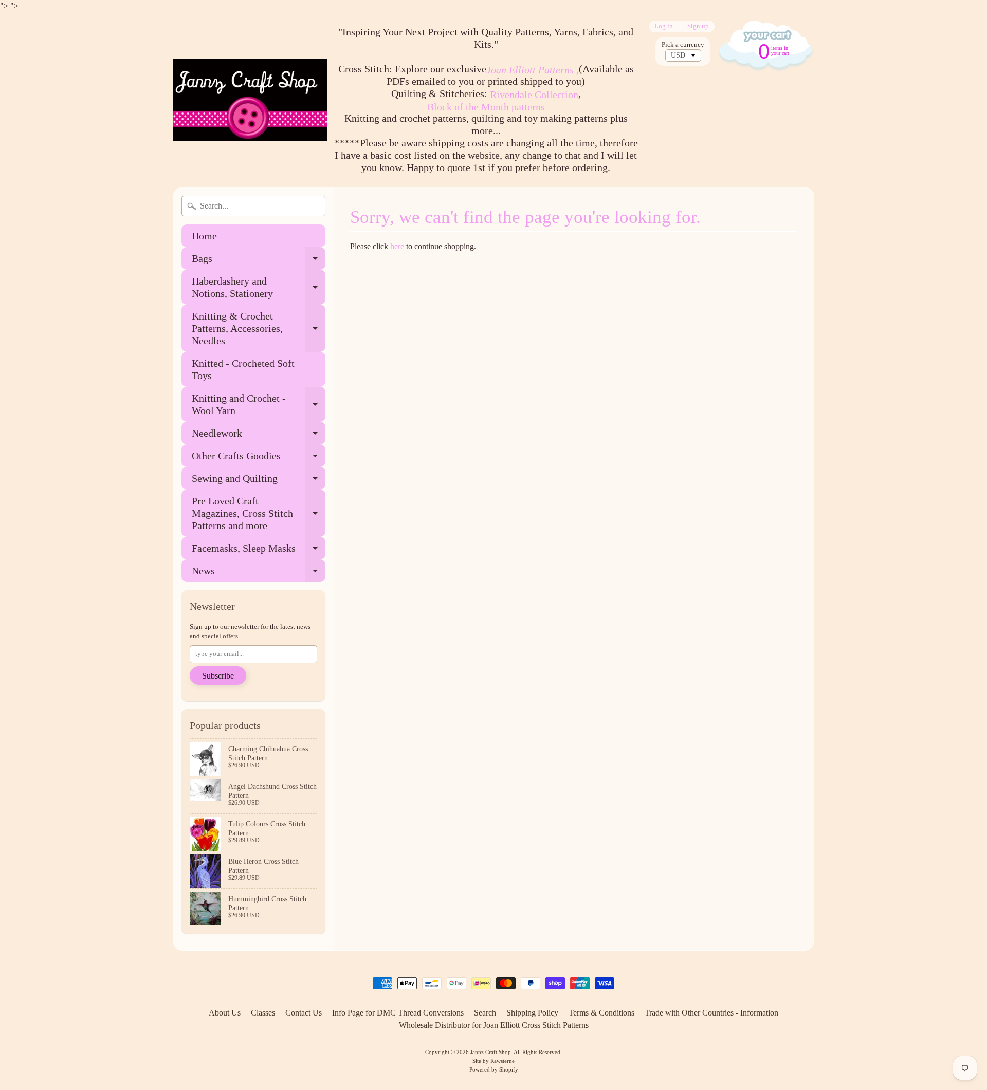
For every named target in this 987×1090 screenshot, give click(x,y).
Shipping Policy (532, 1012)
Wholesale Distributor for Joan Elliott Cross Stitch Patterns (494, 1025)
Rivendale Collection (534, 94)
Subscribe (218, 675)
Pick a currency (683, 44)
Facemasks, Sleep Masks (258, 550)
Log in (663, 26)
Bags (258, 261)
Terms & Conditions (601, 1012)
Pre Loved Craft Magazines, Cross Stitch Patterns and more (258, 513)
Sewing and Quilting (258, 481)
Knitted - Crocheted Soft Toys (243, 369)
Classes (263, 1012)
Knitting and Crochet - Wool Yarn (258, 404)
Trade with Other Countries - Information (711, 1012)
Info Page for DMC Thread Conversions (398, 1012)
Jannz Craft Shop (490, 1052)
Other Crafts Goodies (258, 458)
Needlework (258, 435)
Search (485, 1012)
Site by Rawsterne (493, 1061)
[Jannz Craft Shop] (250, 100)
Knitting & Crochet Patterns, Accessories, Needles (258, 328)
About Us (225, 1012)
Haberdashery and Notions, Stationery (258, 287)
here (397, 246)
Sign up (698, 26)
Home (204, 235)
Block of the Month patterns (486, 107)
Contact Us (303, 1012)
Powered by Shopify (493, 1069)
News (258, 573)
